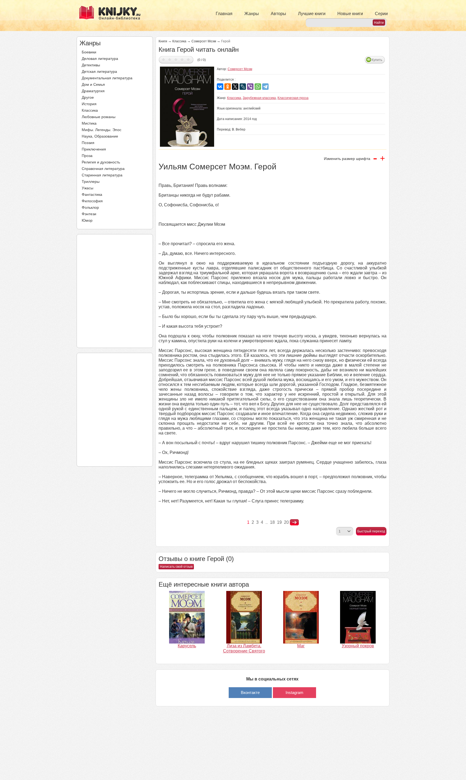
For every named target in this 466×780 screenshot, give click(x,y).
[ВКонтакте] (220, 86)
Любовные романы (98, 117)
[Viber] (250, 86)
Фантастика (92, 194)
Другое (88, 97)
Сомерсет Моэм (203, 41)
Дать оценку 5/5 (188, 59)
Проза (87, 155)
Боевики (89, 52)
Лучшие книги (311, 13)
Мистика (89, 123)
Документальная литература (107, 78)
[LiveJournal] (242, 86)
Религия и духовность (101, 162)
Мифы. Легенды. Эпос (101, 130)
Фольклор (90, 207)
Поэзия (88, 143)
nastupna (294, 522)
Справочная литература (103, 168)
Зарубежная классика (259, 98)
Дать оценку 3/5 (176, 59)
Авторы (278, 13)
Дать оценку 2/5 (169, 59)
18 (272, 522)
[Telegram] (265, 86)
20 (286, 522)
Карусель (187, 646)
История (89, 104)
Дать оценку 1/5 (163, 59)
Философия (92, 201)
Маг (301, 646)
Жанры (251, 13)
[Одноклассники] (227, 86)
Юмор (87, 220)
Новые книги (350, 13)
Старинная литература (102, 175)
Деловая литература (100, 58)
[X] (235, 86)
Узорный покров (358, 646)
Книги (163, 41)
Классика (90, 110)
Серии (381, 13)
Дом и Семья (93, 84)
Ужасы (87, 188)
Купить (377, 60)
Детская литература (99, 71)
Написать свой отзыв (176, 567)
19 (279, 522)
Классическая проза (293, 98)
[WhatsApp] (258, 86)
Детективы (91, 65)
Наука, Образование (100, 136)
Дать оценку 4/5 (182, 59)
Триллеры (91, 181)
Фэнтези (89, 214)
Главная (224, 13)
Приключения (94, 149)
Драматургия (93, 91)
